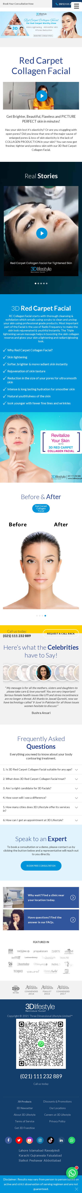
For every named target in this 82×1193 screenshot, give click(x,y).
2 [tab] (38, 283)
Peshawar (36, 1153)
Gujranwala (38, 1148)
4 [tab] (44, 283)
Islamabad (36, 1143)
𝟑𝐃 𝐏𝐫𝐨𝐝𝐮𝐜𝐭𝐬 (24, 1094)
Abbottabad (52, 1153)
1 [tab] (35, 283)
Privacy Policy (57, 1114)
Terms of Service (24, 1114)
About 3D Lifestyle (24, 1107)
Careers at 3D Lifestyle (57, 1107)
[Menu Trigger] (76, 6)
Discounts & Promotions (57, 1094)
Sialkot (23, 1153)
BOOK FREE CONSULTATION (41, 858)
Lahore (23, 1143)
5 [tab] (46, 283)
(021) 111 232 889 (68, 3)
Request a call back (61, 633)
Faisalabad (54, 1148)
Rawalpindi (52, 1143)
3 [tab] (41, 283)
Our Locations (57, 1100)
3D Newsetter (25, 1100)
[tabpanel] (41, 564)
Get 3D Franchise (25, 1120)
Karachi (24, 1148)
